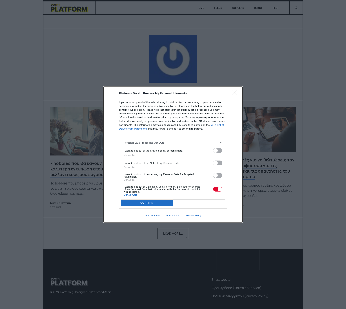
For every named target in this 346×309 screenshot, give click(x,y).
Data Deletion (152, 215)
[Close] (235, 93)
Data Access (173, 215)
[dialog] (173, 154)
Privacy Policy (193, 215)
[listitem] (173, 143)
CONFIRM (147, 202)
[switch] (217, 150)
